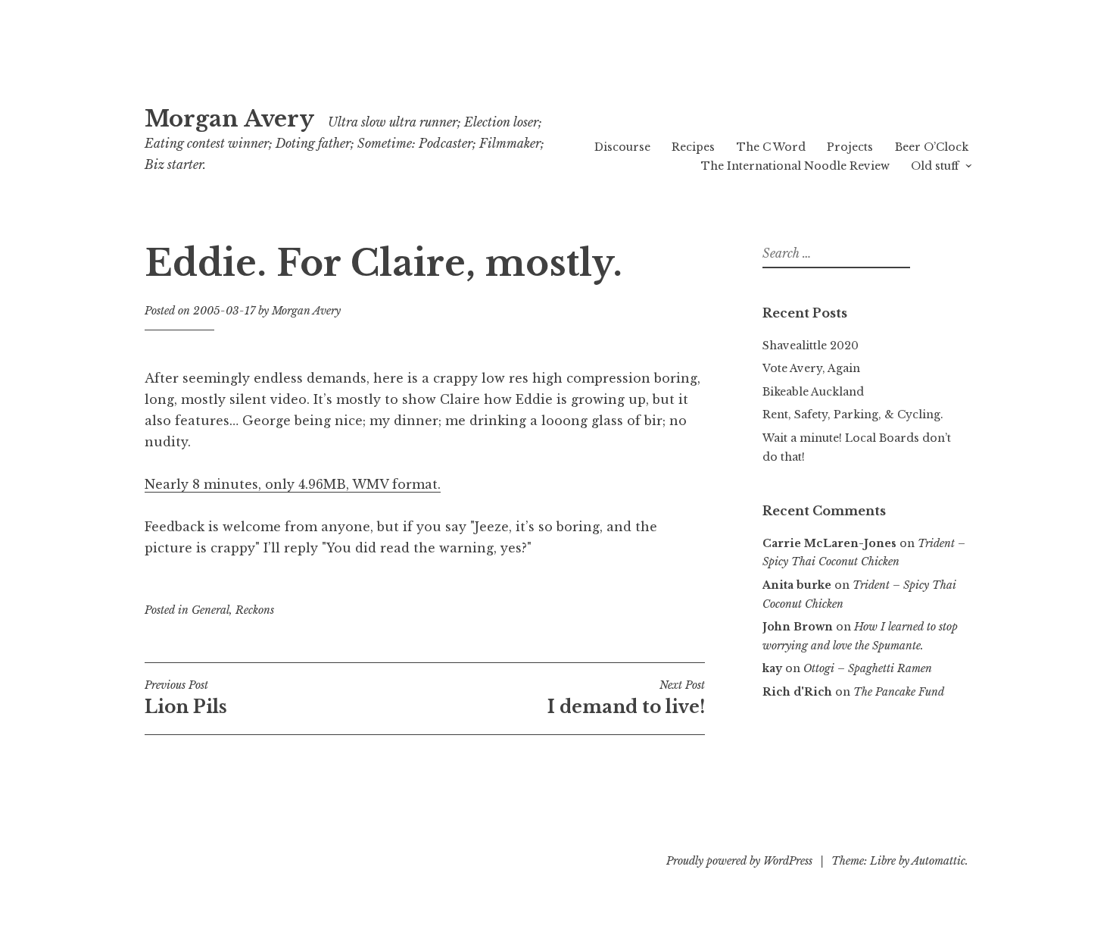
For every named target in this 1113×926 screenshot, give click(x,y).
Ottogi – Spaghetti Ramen (867, 668)
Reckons (254, 610)
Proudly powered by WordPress (739, 861)
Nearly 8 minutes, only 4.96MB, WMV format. (293, 484)
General (210, 610)
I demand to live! (626, 698)
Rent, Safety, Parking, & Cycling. (852, 414)
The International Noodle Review (795, 166)
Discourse (622, 147)
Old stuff (935, 166)
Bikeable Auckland (813, 392)
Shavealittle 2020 (810, 345)
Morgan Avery (229, 119)
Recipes (693, 147)
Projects (850, 147)
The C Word (771, 147)
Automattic (938, 861)
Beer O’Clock (931, 147)
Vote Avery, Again (811, 368)
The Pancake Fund (898, 692)
